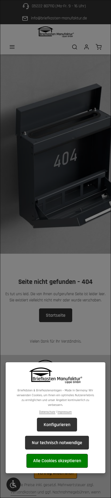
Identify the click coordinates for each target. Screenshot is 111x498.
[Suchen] (74, 46)
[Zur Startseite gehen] (55, 32)
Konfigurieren (57, 425)
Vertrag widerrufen (55, 473)
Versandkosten (23, 492)
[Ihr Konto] (86, 46)
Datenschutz (47, 412)
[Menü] (12, 46)
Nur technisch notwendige (57, 443)
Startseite (55, 315)
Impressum (64, 412)
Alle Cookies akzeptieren (57, 461)
